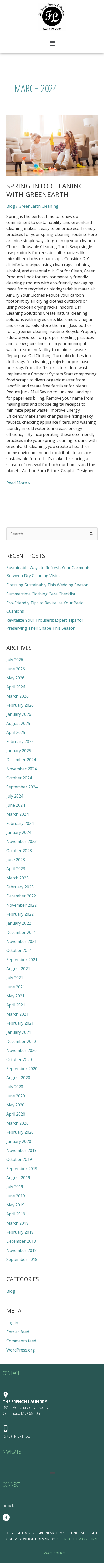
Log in (12, 1323)
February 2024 (20, 823)
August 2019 (18, 1177)
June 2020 (15, 1096)
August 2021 (18, 968)
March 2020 (17, 1123)
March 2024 (17, 814)
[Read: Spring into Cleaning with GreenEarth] (52, 145)
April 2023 (15, 868)
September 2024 (21, 787)
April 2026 (15, 687)
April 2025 (15, 732)
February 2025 (20, 741)
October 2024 (19, 778)
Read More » (18, 483)
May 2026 (15, 678)
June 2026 (15, 669)
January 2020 (18, 1141)
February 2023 (20, 887)
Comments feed (21, 1341)
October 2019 (19, 1159)
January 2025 (18, 750)
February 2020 (20, 1132)
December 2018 (21, 1241)
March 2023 (17, 878)
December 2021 (21, 932)
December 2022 (21, 896)
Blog (10, 206)
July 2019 (14, 1186)
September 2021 (21, 959)
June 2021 (15, 987)
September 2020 (21, 1068)
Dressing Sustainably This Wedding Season (47, 585)
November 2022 (21, 905)
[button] (52, 43)
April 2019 (15, 1214)
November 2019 (21, 1150)
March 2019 (17, 1223)
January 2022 (18, 923)
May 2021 (15, 996)
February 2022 (20, 914)
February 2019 (20, 1232)
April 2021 (15, 1005)
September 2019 (21, 1168)
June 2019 (15, 1196)
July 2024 (14, 796)
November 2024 (21, 769)
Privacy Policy (52, 1553)
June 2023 (15, 859)
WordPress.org (20, 1350)
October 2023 (19, 850)
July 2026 (14, 660)
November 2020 (21, 1050)
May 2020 (15, 1105)
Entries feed (17, 1332)
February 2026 (20, 705)
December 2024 (21, 759)
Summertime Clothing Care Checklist (40, 594)
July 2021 (14, 978)
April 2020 (15, 1114)
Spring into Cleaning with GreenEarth (45, 190)
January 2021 (18, 1032)
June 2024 (15, 805)
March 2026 (17, 696)
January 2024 (18, 832)
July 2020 (14, 1087)
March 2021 (17, 1014)
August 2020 (18, 1077)
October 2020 (19, 1059)
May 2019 (15, 1205)
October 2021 (19, 950)
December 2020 (21, 1041)
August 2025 (18, 723)
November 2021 (21, 941)
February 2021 (20, 1023)
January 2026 (18, 714)
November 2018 (21, 1250)
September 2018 (21, 1259)
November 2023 (21, 841)
